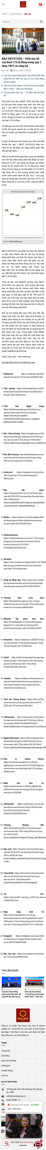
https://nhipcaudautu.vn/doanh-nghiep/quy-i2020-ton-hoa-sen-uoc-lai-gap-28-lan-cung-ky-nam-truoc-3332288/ (23, 789)
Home (4, 14)
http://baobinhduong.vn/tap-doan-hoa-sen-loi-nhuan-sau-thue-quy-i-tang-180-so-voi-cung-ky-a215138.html (24, 457)
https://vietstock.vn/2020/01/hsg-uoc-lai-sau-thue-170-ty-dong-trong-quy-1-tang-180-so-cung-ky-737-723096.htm (24, 642)
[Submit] (41, 21)
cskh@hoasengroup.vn (16, 1096)
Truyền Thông (16, 14)
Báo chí (27, 14)
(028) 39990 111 (13, 1100)
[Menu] (3, 4)
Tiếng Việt (41, 4)
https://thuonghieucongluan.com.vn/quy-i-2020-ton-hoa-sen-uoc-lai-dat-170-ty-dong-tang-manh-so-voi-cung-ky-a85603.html (24, 604)
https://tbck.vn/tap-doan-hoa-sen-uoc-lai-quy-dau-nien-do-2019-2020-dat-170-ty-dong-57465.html (24, 702)
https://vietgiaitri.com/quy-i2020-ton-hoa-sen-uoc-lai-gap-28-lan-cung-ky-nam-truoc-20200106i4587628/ (24, 939)
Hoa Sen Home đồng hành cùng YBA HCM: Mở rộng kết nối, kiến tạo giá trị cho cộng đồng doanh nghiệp (24, 78)
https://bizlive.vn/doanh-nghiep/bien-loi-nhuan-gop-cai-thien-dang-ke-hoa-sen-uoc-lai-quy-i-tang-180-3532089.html (24, 520)
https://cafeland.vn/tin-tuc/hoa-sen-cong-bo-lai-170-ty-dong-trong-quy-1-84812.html (24, 475)
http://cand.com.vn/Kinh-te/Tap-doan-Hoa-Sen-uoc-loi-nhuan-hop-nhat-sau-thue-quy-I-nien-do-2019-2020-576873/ (24, 583)
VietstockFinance (15, 241)
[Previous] (2, 988)
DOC (19, 322)
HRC (32, 147)
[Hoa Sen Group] (23, 4)
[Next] (44, 988)
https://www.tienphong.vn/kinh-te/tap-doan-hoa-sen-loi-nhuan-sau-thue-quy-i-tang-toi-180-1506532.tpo (24, 391)
